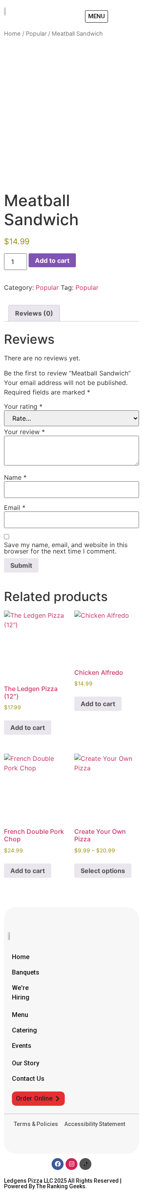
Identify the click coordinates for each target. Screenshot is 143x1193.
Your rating (23, 406)
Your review (24, 432)
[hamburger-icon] (130, 16)
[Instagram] (71, 1164)
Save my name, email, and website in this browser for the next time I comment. (66, 548)
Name (15, 477)
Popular (36, 33)
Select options (103, 871)
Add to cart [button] (27, 728)
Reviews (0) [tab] (34, 313)
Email (14, 507)
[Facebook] (58, 1164)
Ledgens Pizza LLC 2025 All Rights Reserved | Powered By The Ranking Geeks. (63, 1183)
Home (12, 33)
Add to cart (52, 260)
